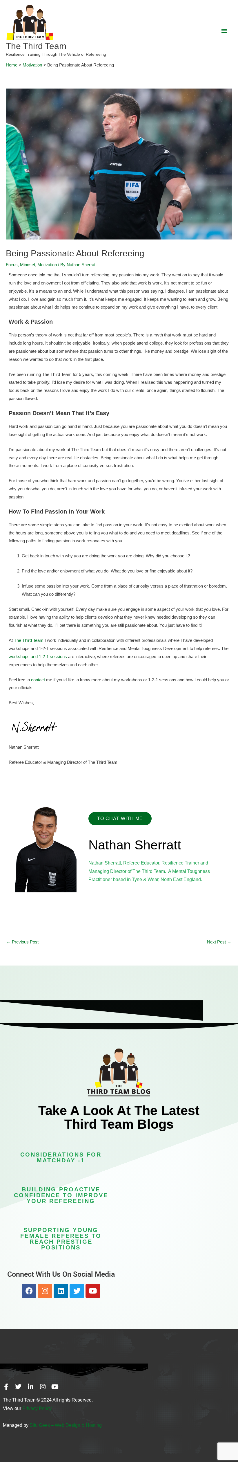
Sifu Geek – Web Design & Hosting (66, 1425)
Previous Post (22, 941)
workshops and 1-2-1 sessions (38, 656)
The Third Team (36, 46)
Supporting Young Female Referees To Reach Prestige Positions (60, 1239)
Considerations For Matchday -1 (60, 1157)
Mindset (27, 264)
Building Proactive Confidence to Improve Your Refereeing (61, 1195)
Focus (12, 264)
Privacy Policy (37, 1408)
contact (38, 679)
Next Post (219, 941)
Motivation (47, 264)
